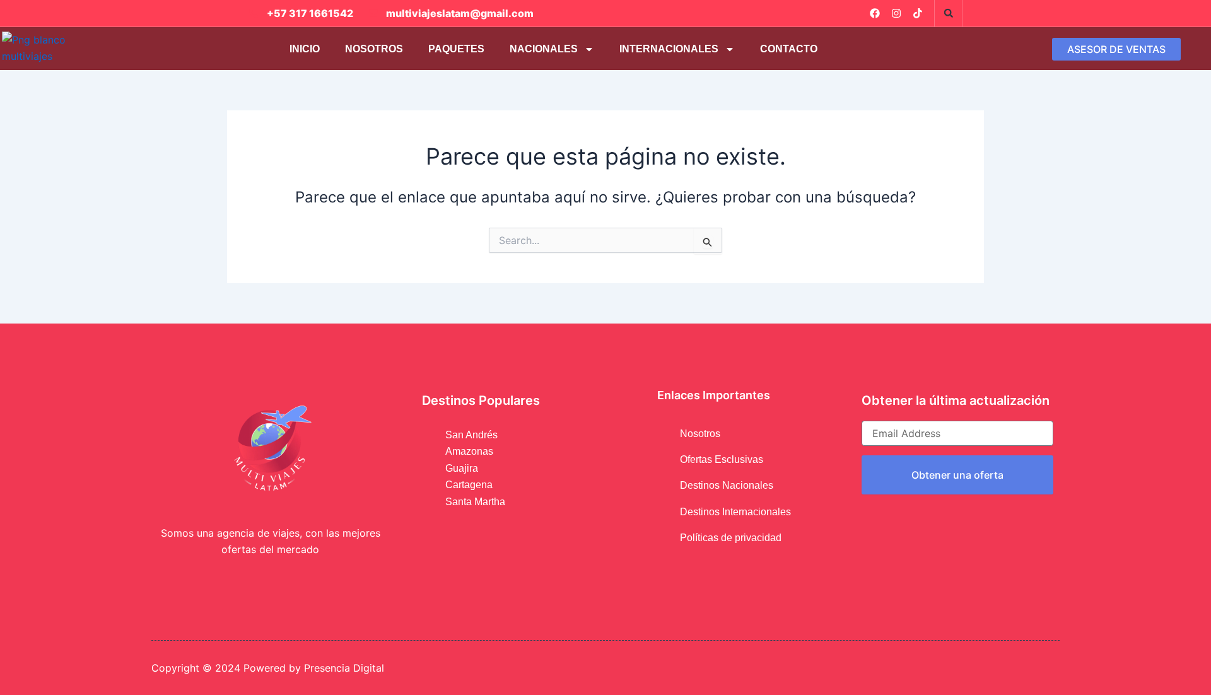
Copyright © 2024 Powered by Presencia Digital (267, 668)
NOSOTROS (374, 49)
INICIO (305, 49)
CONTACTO (788, 49)
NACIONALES (544, 49)
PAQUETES (456, 49)
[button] (949, 13)
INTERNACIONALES (668, 49)
